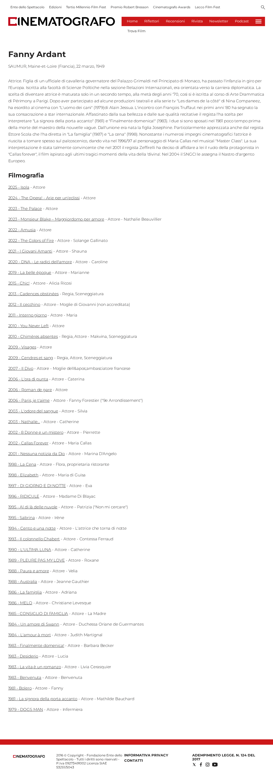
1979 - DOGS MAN (25, 709)
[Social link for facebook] (201, 765)
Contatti (133, 760)
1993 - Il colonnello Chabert (34, 538)
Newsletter (218, 21)
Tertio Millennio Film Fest (86, 7)
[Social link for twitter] (194, 765)
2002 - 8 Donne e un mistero (35, 432)
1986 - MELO (20, 602)
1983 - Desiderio (23, 656)
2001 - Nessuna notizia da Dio (36, 453)
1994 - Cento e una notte (32, 528)
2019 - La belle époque (29, 272)
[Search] (263, 7)
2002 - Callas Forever (28, 442)
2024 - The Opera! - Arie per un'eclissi (44, 197)
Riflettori (151, 21)
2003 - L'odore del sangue (33, 411)
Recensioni (175, 21)
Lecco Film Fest (207, 7)
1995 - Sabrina (21, 517)
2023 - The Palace (25, 208)
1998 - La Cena (22, 464)
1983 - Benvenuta (25, 677)
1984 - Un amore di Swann (33, 624)
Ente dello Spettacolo (27, 7)
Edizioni (55, 7)
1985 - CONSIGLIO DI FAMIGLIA (38, 613)
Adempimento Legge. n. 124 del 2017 (223, 757)
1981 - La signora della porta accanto (42, 698)
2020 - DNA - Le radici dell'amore (40, 261)
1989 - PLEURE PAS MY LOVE (36, 560)
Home (132, 21)
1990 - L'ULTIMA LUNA (29, 549)
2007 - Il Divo (20, 368)
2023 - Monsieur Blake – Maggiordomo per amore (56, 219)
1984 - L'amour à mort (29, 634)
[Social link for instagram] (208, 765)
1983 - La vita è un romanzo (34, 666)
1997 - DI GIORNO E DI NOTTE (37, 485)
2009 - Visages (22, 347)
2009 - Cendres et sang (30, 357)
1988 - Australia (22, 581)
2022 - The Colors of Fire (31, 240)
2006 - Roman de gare (30, 389)
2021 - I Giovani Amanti (30, 251)
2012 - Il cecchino (24, 304)
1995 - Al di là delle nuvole (33, 506)
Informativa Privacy (146, 755)
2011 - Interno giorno (27, 315)
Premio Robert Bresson (129, 7)
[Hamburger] (258, 21)
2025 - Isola (18, 187)
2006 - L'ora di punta (28, 379)
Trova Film (136, 31)
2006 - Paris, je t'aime (29, 400)
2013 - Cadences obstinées (33, 293)
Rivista (197, 21)
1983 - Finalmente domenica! (36, 645)
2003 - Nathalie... (24, 421)
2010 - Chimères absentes (33, 336)
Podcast (242, 21)
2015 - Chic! (19, 283)
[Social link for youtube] (215, 765)
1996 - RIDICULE (23, 496)
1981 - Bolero (20, 688)
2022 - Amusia (22, 229)
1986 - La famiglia (25, 592)
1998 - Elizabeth (23, 474)
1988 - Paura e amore (28, 570)
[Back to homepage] (29, 757)
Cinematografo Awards (171, 7)
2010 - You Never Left (28, 325)
